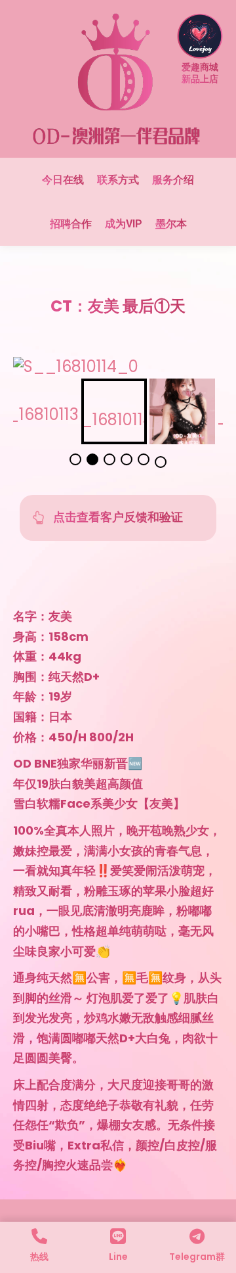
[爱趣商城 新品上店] (200, 50)
